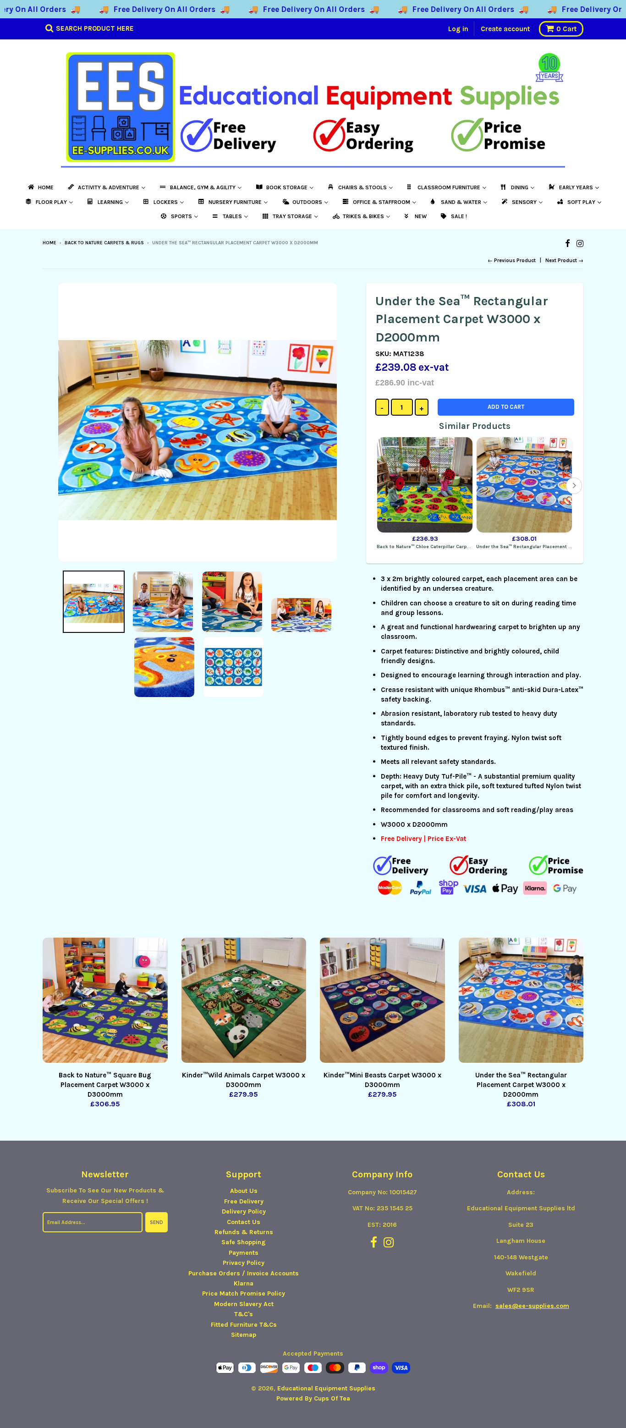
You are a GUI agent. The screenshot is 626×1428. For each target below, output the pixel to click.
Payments (243, 1253)
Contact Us (243, 1222)
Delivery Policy (244, 1211)
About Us (244, 1191)
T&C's (243, 1314)
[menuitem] (40, 187)
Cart (566, 29)
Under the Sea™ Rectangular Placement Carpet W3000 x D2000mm (521, 1084)
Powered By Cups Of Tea (313, 1398)
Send (156, 1222)
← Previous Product (512, 261)
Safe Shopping (243, 1242)
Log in (458, 29)
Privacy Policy (243, 1263)
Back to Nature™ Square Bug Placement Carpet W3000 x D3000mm (105, 1084)
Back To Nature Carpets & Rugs (104, 243)
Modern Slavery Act (244, 1304)
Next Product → (564, 261)
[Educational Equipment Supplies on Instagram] (580, 243)
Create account (505, 29)
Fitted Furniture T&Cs (244, 1325)
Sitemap (243, 1335)
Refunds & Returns (243, 1232)
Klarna (243, 1283)
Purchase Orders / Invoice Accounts (243, 1273)
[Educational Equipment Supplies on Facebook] (567, 243)
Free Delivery (244, 1201)
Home (49, 243)
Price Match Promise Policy (243, 1293)
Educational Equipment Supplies (326, 1388)
